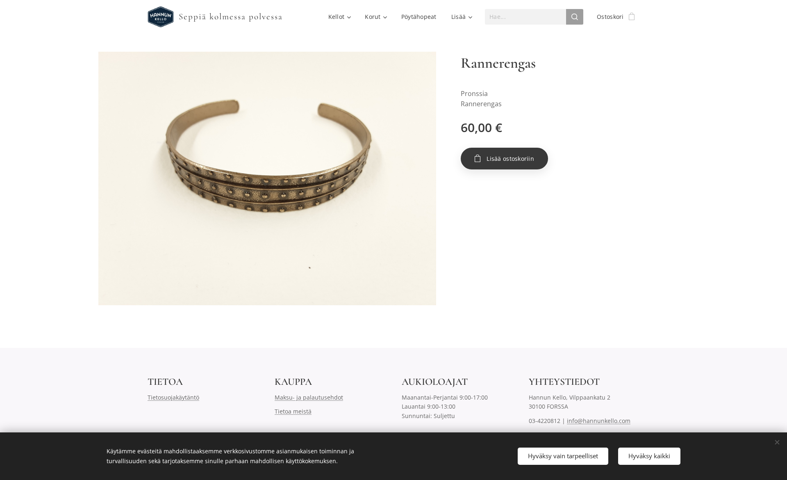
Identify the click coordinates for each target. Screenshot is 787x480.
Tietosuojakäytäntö (173, 397)
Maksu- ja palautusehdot (309, 397)
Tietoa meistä (293, 411)
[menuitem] (339, 17)
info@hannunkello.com (598, 421)
